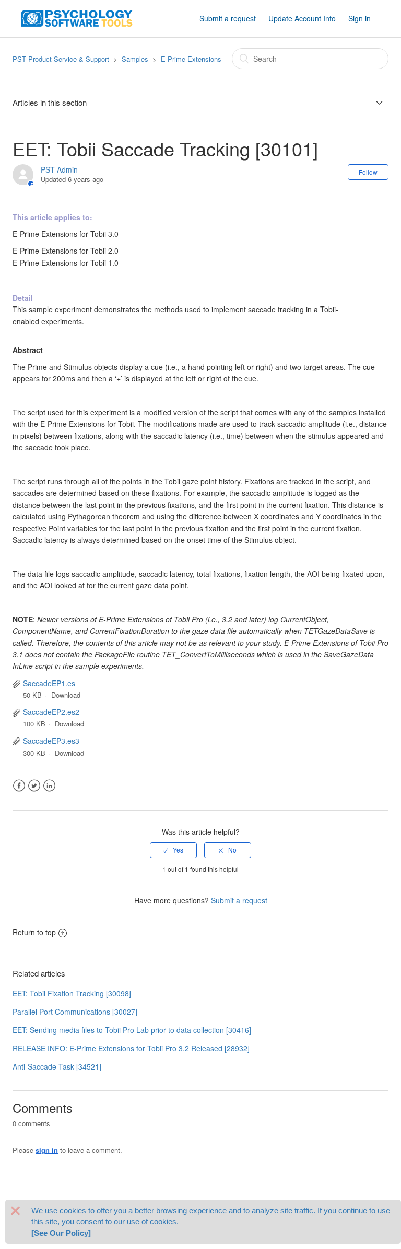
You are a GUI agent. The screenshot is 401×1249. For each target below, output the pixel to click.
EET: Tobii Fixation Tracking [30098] (72, 993)
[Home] (77, 17)
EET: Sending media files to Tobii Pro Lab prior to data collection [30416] (132, 1030)
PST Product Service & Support (61, 59)
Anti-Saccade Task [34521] (57, 1066)
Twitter (34, 785)
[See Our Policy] (61, 1233)
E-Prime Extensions (191, 59)
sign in (47, 1150)
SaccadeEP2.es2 (51, 712)
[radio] (173, 850)
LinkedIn (49, 785)
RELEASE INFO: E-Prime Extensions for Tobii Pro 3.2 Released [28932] (131, 1048)
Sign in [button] (359, 18)
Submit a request (227, 18)
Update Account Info (302, 18)
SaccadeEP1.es (49, 683)
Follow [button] (368, 171)
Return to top (34, 932)
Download (65, 695)
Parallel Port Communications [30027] (75, 1011)
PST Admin (59, 169)
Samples (135, 59)
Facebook (19, 785)
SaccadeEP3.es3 (51, 740)
